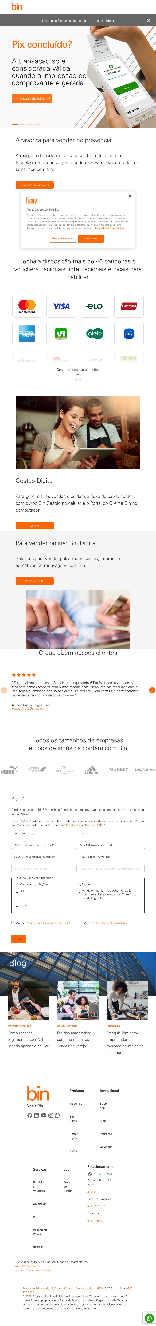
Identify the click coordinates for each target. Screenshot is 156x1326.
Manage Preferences (63, 238)
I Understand (91, 238)
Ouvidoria (106, 1146)
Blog (103, 1121)
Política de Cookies (62, 1288)
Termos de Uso (85, 1288)
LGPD (99, 1288)
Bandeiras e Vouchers (39, 1187)
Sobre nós (103, 1106)
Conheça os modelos (34, 185)
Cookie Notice (102, 228)
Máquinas (75, 1103)
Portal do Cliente (68, 1187)
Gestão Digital (73, 1136)
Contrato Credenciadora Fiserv (33, 1270)
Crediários (39, 1203)
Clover (86, 884)
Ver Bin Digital (34, 581)
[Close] (130, 196)
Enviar (18, 939)
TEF (22, 891)
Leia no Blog (104, 21)
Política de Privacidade (111, 923)
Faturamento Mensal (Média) (31, 868)
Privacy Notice (117, 228)
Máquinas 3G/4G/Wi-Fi (34, 884)
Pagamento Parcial (40, 1232)
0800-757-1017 (95, 825)
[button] (15, 124)
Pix (35, 1216)
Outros (24, 905)
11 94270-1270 (103, 1174)
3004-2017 (73, 825)
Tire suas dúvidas (30, 98)
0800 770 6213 (96, 1220)
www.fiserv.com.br (26, 1266)
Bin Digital (73, 1119)
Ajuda (73, 1151)
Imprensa (106, 1134)
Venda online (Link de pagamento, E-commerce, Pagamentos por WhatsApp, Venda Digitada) (109, 894)
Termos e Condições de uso (49, 923)
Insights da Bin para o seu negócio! (65, 21)
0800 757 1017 (96, 1206)
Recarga (38, 1247)
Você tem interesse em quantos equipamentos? (111, 868)
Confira (35, 526)
